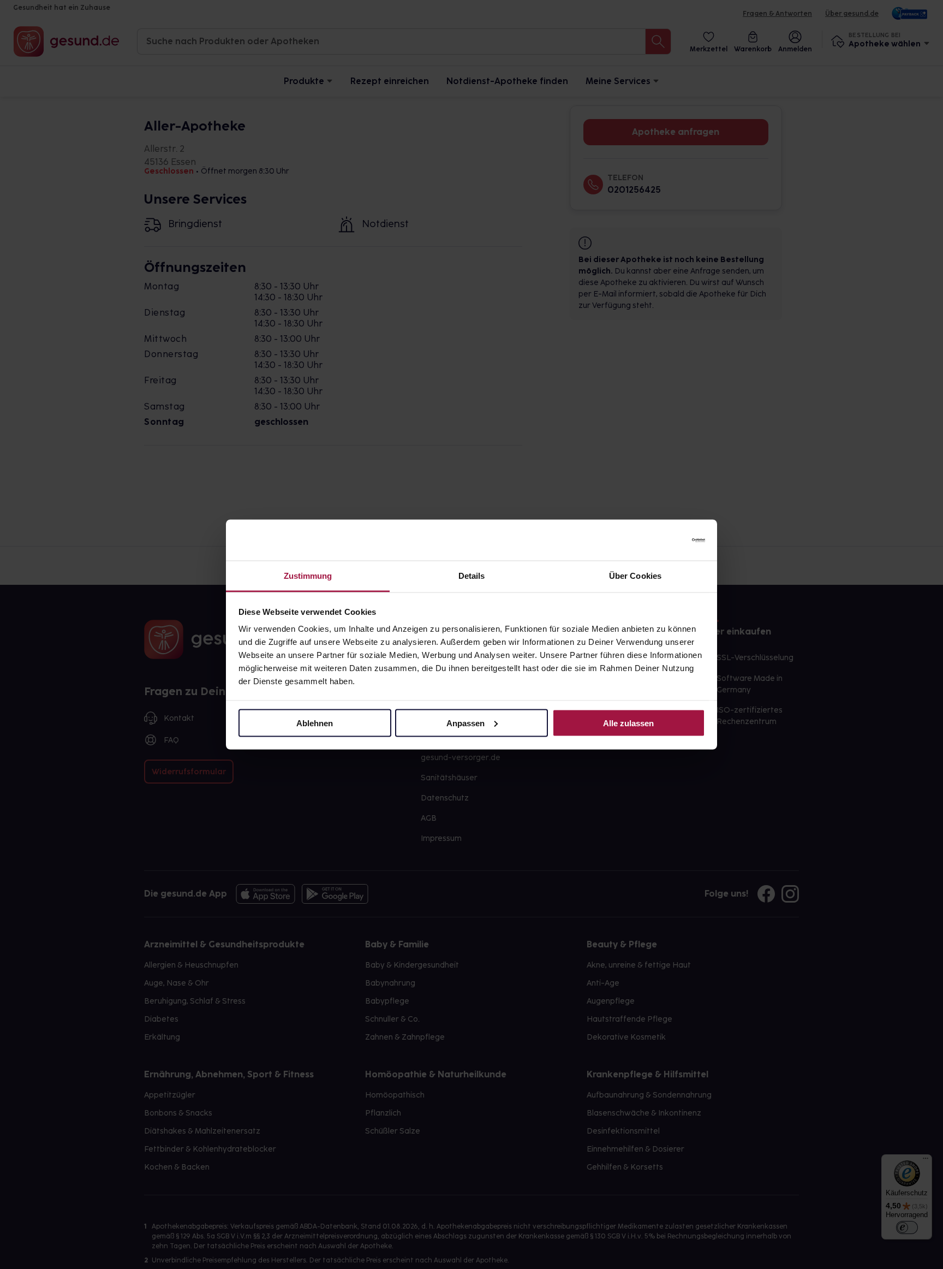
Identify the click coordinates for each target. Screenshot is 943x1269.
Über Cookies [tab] (635, 575)
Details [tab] (471, 575)
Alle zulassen (628, 722)
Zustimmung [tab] (308, 575)
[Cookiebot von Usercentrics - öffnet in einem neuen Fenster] (657, 540)
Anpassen (465, 722)
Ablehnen (314, 722)
